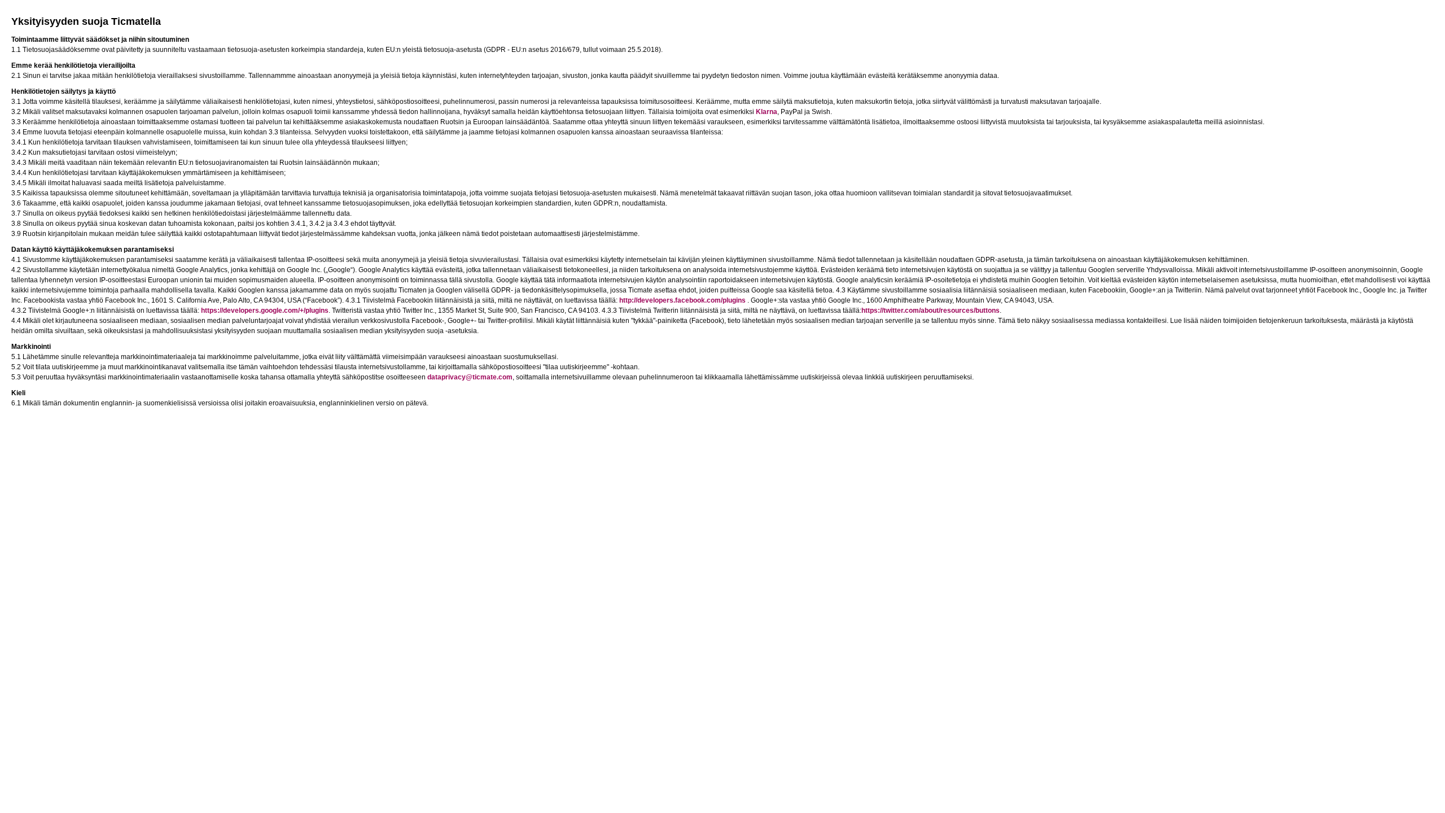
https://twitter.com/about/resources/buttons (930, 310)
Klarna (766, 112)
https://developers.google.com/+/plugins (265, 310)
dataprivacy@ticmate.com (470, 377)
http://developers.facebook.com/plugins (682, 300)
